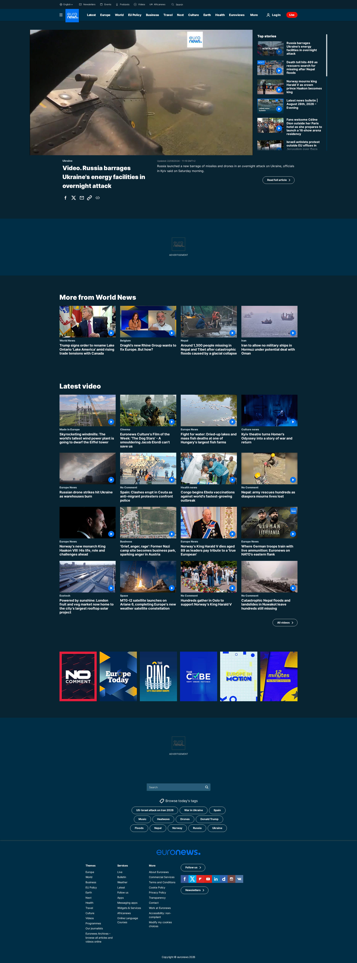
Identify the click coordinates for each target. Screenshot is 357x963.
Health (220, 15)
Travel (168, 15)
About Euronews (159, 871)
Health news (189, 487)
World (119, 15)
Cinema (125, 429)
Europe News (189, 429)
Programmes (93, 923)
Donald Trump (209, 819)
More (152, 865)
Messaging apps (127, 902)
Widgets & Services (129, 907)
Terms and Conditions (162, 882)
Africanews (124, 912)
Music (142, 819)
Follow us (122, 892)
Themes (90, 865)
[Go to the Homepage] (72, 15)
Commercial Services (161, 877)
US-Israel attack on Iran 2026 (154, 810)
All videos (283, 622)
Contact (154, 902)
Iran (243, 340)
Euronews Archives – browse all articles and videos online (99, 937)
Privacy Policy (157, 892)
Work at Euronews (160, 907)
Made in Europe (70, 429)
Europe (105, 15)
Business (152, 15)
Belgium (125, 340)
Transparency (157, 897)
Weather (122, 882)
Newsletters (193, 890)
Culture (193, 15)
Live (292, 14)
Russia (197, 828)
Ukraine (217, 828)
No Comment (128, 487)
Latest (91, 15)
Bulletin (121, 877)
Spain (217, 810)
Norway (177, 828)
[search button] (173, 4)
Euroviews (236, 15)
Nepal (184, 340)
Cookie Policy (157, 887)
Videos (90, 918)
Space (124, 595)
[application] (141, 92)
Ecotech (65, 595)
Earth (207, 15)
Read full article (277, 179)
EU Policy (134, 15)
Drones (185, 819)
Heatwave (163, 819)
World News (67, 340)
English (66, 4)
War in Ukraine (193, 810)
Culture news (250, 429)
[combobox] (191, 4)
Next (180, 15)
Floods (139, 828)
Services (122, 865)
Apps (120, 897)
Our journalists (94, 928)
